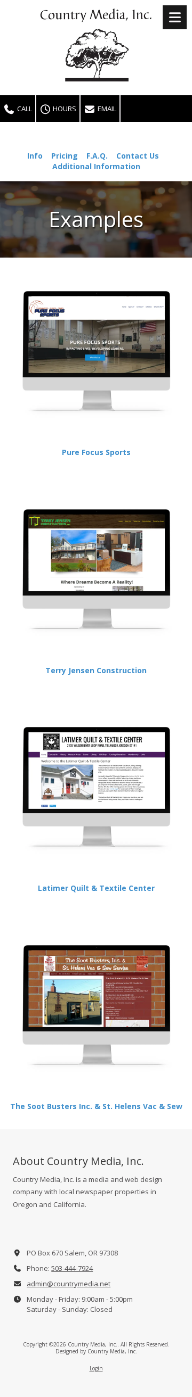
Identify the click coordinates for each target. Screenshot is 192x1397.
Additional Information (96, 166)
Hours (63, 108)
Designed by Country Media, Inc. (96, 1351)
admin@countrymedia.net (68, 1283)
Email (106, 108)
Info (35, 156)
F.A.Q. (97, 156)
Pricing (64, 156)
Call (23, 108)
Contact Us (137, 156)
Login (96, 1368)
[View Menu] (175, 17)
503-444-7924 (72, 1268)
